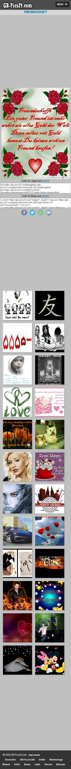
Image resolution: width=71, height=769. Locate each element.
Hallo (17, 764)
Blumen (6, 764)
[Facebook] (24, 214)
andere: (46, 180)
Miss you (60, 764)
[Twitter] (32, 214)
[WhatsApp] (41, 214)
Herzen (48, 764)
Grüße (42, 759)
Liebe (37, 764)
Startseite (10, 759)
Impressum (34, 755)
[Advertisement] (35, 51)
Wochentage (56, 759)
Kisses (27, 764)
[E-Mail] (49, 214)
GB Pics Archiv (27, 759)
